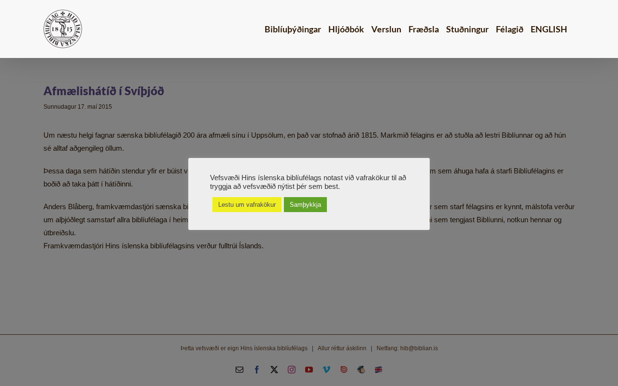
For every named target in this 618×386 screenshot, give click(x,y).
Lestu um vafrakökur (247, 204)
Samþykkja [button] (305, 204)
